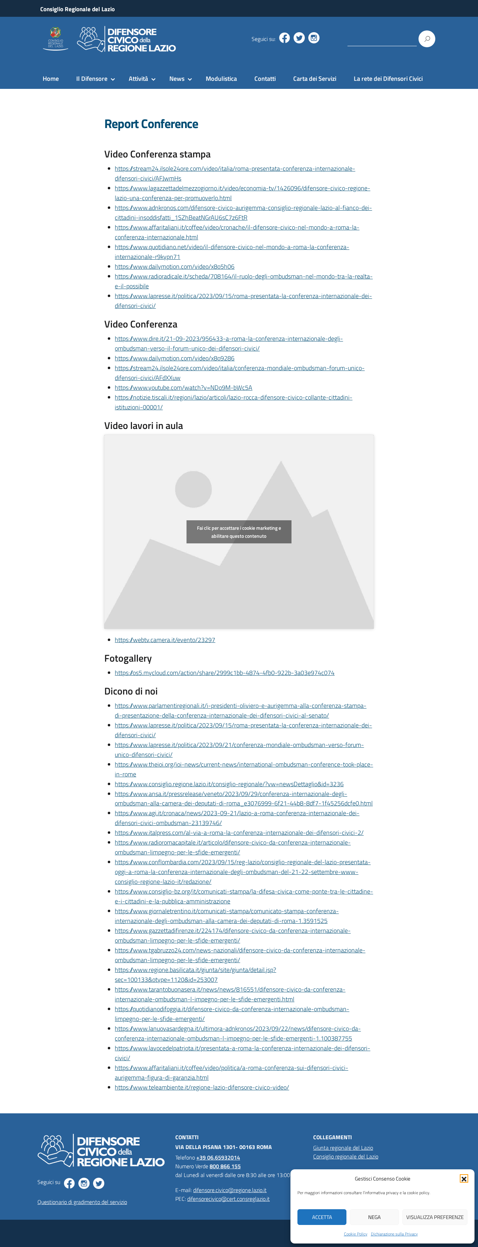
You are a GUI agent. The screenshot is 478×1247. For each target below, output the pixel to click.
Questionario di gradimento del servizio (82, 1202)
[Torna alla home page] (108, 39)
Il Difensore (91, 78)
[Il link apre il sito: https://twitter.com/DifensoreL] (299, 37)
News (176, 78)
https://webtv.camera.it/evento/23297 (165, 639)
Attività (138, 78)
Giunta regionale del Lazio (343, 1147)
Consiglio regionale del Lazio (345, 1156)
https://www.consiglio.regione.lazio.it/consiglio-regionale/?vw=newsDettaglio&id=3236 (229, 784)
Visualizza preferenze (435, 1217)
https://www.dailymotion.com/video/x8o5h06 (174, 266)
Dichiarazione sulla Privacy (394, 1234)
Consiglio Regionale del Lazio (77, 9)
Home (51, 78)
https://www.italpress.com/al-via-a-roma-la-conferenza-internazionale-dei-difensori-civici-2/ (239, 832)
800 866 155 (225, 1166)
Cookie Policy (355, 1234)
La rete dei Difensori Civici (388, 78)
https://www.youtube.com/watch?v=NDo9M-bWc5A (183, 387)
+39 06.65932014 (218, 1157)
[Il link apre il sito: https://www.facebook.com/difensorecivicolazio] (284, 37)
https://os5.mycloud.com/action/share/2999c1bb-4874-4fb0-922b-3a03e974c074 (225, 672)
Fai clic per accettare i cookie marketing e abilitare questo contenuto (239, 532)
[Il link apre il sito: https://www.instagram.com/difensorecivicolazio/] (313, 37)
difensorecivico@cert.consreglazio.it (228, 1199)
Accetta (322, 1217)
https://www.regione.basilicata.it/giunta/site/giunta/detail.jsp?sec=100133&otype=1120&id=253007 (195, 974)
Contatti (265, 78)
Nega (374, 1217)
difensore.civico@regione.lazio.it (230, 1190)
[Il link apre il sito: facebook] (69, 1183)
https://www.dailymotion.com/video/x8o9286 (174, 358)
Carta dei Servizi (314, 78)
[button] (464, 1178)
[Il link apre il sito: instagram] (84, 1183)
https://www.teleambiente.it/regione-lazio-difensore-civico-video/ (202, 1087)
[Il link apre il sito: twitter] (98, 1183)
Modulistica (221, 78)
